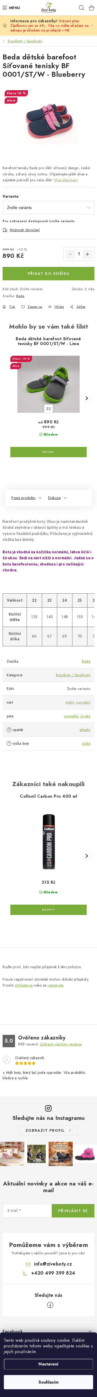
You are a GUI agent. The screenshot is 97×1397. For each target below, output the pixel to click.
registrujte (55, 985)
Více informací (66, 180)
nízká (86, 743)
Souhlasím (48, 1382)
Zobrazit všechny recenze (61, 1044)
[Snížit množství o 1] (70, 254)
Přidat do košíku (49, 273)
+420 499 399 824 (53, 1273)
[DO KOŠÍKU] (48, 910)
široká (85, 716)
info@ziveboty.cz (53, 1264)
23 (48, 408)
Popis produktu (23, 497)
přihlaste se (24, 985)
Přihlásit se (73, 1210)
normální (83, 702)
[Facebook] (50, 1305)
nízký (70, 702)
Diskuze (54, 497)
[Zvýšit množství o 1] (87, 254)
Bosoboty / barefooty (73, 675)
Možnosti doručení (25, 229)
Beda (20, 295)
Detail (48, 452)
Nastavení (48, 1364)
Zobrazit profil (45, 1130)
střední (85, 729)
